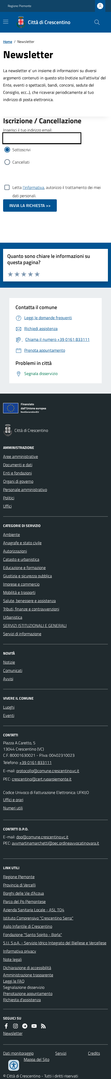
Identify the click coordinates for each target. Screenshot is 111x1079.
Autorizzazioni (15, 551)
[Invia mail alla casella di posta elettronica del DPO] (42, 837)
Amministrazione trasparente (28, 975)
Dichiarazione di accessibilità (27, 968)
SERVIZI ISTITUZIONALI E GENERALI (35, 625)
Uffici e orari (13, 800)
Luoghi (8, 707)
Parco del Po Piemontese (24, 901)
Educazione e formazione (24, 567)
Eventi (8, 715)
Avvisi (8, 679)
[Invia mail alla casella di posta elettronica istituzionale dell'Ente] (47, 771)
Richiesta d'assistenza (22, 1000)
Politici (8, 498)
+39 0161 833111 (35, 762)
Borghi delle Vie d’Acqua (23, 893)
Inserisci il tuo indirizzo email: (27, 130)
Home (7, 41)
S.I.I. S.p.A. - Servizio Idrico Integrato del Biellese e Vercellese (54, 943)
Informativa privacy (19, 951)
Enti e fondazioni (17, 473)
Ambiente (11, 534)
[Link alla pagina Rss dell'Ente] (43, 1026)
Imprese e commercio (21, 584)
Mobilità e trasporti (19, 592)
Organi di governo (18, 481)
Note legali (12, 959)
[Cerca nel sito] (95, 22)
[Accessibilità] (14, 1065)
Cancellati (20, 162)
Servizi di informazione (22, 634)
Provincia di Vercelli (19, 885)
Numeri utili (13, 808)
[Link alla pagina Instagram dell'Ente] (15, 1026)
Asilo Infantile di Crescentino (27, 926)
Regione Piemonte (19, 6)
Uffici (7, 506)
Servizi (60, 1053)
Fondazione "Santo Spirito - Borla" (32, 934)
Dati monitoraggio (18, 1053)
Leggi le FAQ (14, 981)
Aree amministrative (20, 456)
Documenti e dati (17, 465)
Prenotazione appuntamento (27, 993)
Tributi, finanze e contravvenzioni (31, 609)
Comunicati (12, 670)
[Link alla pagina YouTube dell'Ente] (34, 1026)
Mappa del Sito (36, 1059)
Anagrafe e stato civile (22, 543)
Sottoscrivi (21, 150)
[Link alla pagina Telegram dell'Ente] (25, 1026)
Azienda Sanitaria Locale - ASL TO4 (33, 910)
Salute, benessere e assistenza (29, 601)
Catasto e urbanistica (21, 559)
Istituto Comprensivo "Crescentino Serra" (38, 918)
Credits (94, 1053)
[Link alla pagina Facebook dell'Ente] (6, 1026)
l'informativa (33, 187)
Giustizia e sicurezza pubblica (27, 576)
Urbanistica (12, 617)
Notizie (9, 662)
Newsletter (12, 1033)
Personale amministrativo (25, 489)
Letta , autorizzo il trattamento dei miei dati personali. (56, 188)
